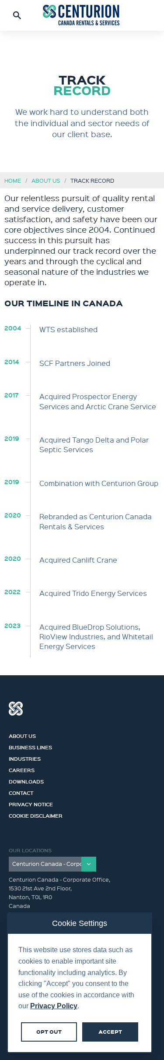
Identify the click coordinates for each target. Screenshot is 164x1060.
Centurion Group (16, 709)
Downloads (26, 780)
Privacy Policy (53, 1006)
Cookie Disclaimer (36, 814)
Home (12, 180)
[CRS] (82, 15)
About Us (45, 180)
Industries (25, 757)
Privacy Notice (31, 803)
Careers (22, 769)
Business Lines (30, 746)
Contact (21, 791)
